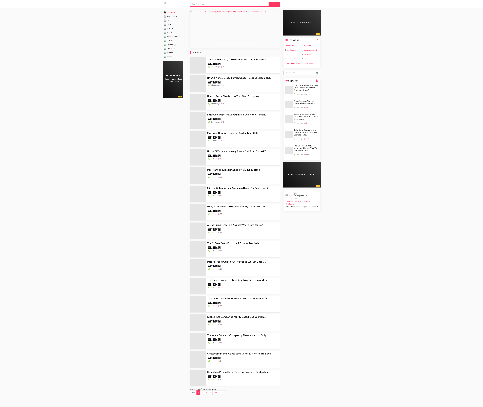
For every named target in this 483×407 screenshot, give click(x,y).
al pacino (307, 46)
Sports (169, 32)
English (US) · (302, 196)
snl (288, 54)
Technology (171, 44)
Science (170, 53)
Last (222, 392)
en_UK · (291, 196)
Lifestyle (170, 40)
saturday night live (311, 50)
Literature (171, 48)
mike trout (308, 54)
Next (216, 392)
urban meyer (309, 63)
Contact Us (298, 201)
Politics (169, 20)
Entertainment (172, 36)
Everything (171, 12)
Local (169, 24)
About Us (289, 201)
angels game (291, 50)
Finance (170, 28)
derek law (290, 46)
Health (169, 57)
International (172, 16)
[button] (196, 29)
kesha (306, 59)
